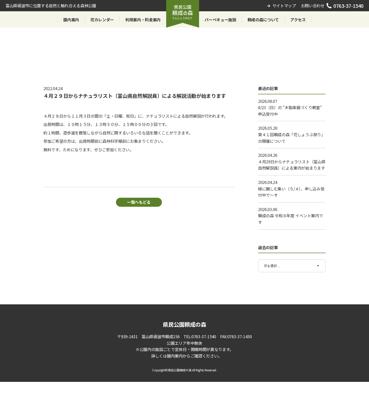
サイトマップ (284, 6)
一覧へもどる (139, 202)
